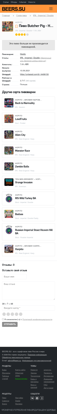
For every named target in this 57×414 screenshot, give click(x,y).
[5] (22, 314)
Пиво (4, 397)
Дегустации (48, 387)
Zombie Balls (22, 166)
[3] (13, 314)
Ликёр (17, 400)
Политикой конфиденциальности (37, 319)
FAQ (45, 384)
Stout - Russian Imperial (24, 237)
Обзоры (14, 2)
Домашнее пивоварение (49, 380)
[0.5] (3, 314)
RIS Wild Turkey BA (25, 198)
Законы (34, 373)
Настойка (19, 397)
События (22, 2)
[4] (18, 314)
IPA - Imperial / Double (23, 30)
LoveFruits (21, 119)
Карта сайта (20, 369)
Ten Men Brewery (24, 179)
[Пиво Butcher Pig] (7, 26)
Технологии (35, 376)
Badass (19, 214)
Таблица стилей (5, 377)
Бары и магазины (34, 380)
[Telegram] (37, 398)
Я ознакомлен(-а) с (28, 319)
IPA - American (20, 186)
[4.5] (20, 314)
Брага (4, 403)
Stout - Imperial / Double (24, 202)
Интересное (49, 376)
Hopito (18, 22)
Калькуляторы (21, 378)
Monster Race (22, 151)
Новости (31, 2)
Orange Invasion (24, 182)
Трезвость (48, 373)
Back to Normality (25, 103)
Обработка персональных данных (16, 357)
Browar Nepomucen (34, 100)
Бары (4, 369)
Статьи (6, 2)
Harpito (19, 249)
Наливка (18, 403)
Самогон (5, 400)
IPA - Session (20, 107)
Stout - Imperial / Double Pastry (26, 218)
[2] (9, 314)
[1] (5, 314)
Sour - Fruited (20, 123)
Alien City (20, 135)
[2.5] (11, 314)
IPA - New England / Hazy (24, 139)
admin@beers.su (14, 360)
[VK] (32, 398)
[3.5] (16, 314)
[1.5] (7, 314)
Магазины (6, 373)
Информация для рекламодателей (36, 360)
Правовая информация (37, 354)
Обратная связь (19, 374)
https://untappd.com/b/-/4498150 (34, 74)
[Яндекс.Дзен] (41, 398)
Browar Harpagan (34, 246)
